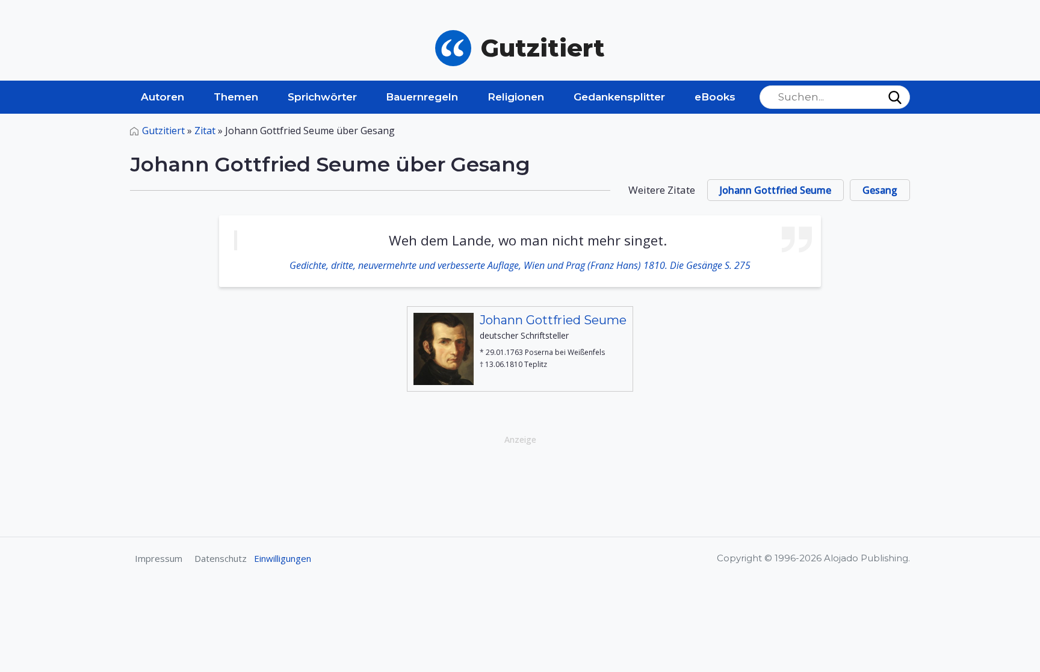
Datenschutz (220, 558)
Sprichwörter (322, 97)
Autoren (162, 97)
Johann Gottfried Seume (775, 190)
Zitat (204, 130)
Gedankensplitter (619, 97)
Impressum (158, 558)
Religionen (516, 97)
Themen (236, 97)
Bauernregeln (422, 97)
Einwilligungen (282, 558)
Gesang (879, 190)
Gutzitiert (163, 130)
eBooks (715, 97)
